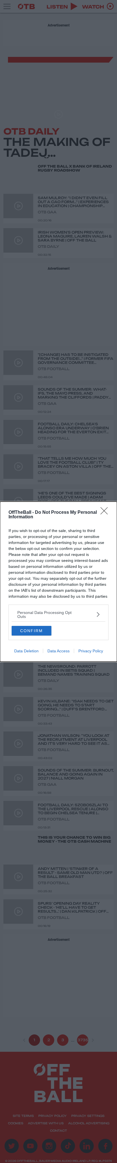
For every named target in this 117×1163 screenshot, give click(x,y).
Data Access (58, 651)
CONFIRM (31, 630)
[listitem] (58, 614)
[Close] (106, 512)
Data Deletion (26, 651)
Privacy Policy (90, 651)
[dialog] (58, 582)
